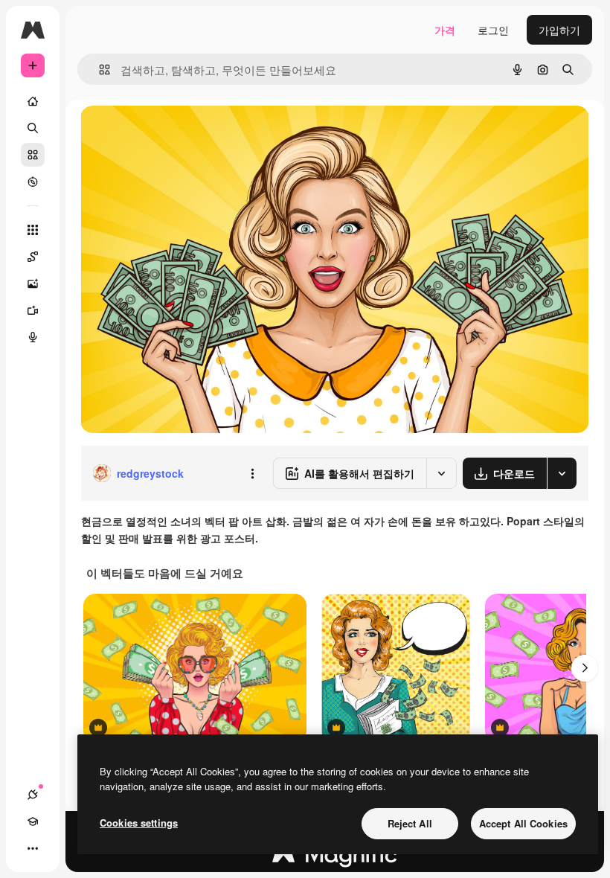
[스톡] (33, 155)
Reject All (410, 823)
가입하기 (559, 29)
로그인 (493, 29)
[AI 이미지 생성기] (33, 283)
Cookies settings (139, 822)
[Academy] (33, 821)
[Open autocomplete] (98, 69)
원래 (166, 133)
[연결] (33, 795)
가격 (444, 29)
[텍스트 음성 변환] (33, 337)
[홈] (33, 101)
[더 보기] (33, 848)
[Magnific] (334, 858)
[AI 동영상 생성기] (33, 310)
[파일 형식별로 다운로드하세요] (562, 473)
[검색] (33, 128)
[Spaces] (33, 257)
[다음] (584, 668)
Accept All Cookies (523, 823)
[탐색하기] (33, 181)
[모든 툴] (33, 230)
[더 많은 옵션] (252, 473)
